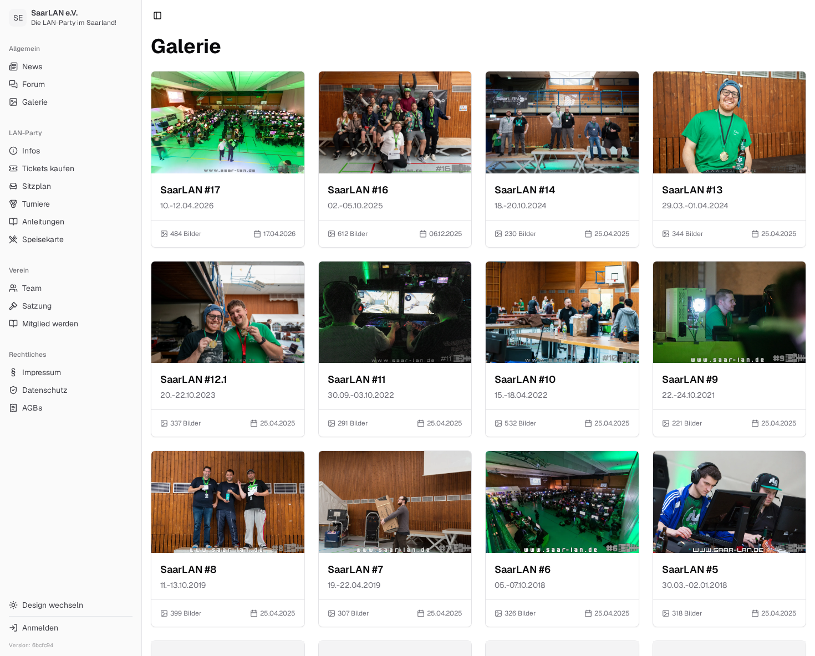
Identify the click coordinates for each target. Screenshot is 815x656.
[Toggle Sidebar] (141, 328)
